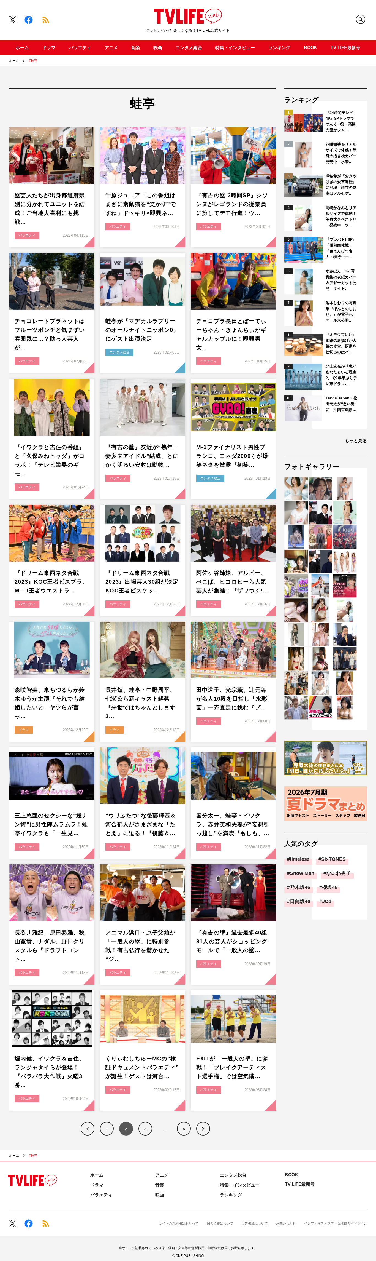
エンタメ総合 (189, 47)
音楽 (135, 47)
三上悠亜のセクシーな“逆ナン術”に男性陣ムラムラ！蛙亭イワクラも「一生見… (51, 824)
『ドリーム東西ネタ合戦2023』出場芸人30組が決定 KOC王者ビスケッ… (144, 582)
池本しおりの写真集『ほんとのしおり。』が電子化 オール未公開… (341, 311)
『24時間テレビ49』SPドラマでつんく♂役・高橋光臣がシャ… (341, 121)
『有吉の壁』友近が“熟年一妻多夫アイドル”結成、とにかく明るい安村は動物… (142, 456)
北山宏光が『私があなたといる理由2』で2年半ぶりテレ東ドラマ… (341, 375)
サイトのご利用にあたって (178, 1223)
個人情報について (220, 1223)
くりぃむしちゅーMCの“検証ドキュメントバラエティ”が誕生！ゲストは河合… (142, 1067)
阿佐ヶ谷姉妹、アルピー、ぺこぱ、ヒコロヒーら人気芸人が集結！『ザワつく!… (232, 582)
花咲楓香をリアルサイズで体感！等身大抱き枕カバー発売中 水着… (341, 153)
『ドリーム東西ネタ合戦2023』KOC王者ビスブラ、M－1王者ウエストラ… (51, 582)
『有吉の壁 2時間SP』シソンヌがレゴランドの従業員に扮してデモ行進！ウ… (232, 204)
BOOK (310, 47)
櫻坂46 (329, 887)
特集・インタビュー (235, 47)
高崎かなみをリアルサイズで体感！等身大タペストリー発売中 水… (341, 216)
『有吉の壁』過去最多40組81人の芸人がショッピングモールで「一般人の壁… (232, 941)
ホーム (22, 47)
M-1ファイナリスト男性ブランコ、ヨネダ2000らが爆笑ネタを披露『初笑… (232, 456)
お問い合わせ (286, 1223)
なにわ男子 (338, 873)
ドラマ (49, 47)
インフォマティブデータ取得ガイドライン (335, 1223)
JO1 (326, 901)
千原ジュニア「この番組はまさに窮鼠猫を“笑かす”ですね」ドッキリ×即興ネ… (140, 204)
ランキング (279, 47)
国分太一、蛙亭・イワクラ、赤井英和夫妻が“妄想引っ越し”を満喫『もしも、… (233, 824)
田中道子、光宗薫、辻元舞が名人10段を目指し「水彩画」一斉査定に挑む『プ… (232, 698)
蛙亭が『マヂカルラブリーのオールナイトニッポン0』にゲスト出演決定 (142, 330)
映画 (157, 47)
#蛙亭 (33, 61)
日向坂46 (300, 901)
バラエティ (80, 47)
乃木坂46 (300, 887)
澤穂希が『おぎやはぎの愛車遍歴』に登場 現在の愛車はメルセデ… (341, 185)
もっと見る (356, 440)
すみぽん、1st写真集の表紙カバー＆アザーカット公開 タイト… (341, 280)
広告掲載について (254, 1223)
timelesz (299, 859)
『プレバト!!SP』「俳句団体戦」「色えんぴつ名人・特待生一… (341, 248)
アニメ (111, 47)
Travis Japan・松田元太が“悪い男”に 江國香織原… (341, 404)
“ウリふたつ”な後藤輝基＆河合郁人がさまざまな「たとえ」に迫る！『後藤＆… (140, 824)
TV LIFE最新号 (345, 47)
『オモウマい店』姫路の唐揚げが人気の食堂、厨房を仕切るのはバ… (341, 343)
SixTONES (333, 859)
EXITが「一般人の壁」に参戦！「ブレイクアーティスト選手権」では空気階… (232, 1067)
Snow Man (302, 873)
